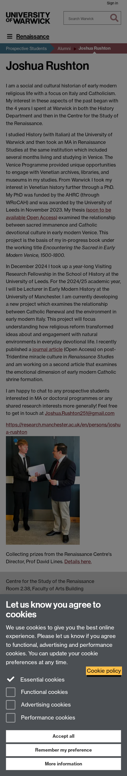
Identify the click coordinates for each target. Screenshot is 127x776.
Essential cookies (42, 679)
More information (63, 764)
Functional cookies (43, 692)
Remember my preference (63, 750)
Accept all (63, 736)
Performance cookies (47, 717)
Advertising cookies (45, 705)
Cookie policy (104, 670)
